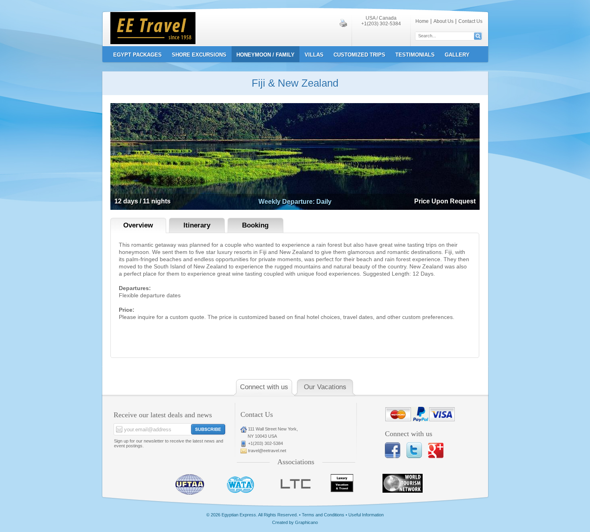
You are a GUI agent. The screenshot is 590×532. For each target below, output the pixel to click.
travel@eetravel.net (267, 450)
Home (422, 21)
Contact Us (470, 21)
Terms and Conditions (323, 514)
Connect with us (264, 387)
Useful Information (366, 514)
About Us (443, 21)
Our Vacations (325, 387)
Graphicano (306, 522)
